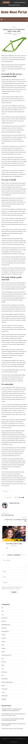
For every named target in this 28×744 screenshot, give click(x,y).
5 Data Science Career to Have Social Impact (12, 728)
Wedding (4, 699)
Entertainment (5, 631)
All (2, 607)
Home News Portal (11, 738)
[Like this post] (16, 497)
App (3, 611)
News (3, 665)
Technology (4, 689)
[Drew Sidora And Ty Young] (14, 533)
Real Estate (4, 672)
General (3, 648)
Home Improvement (6, 655)
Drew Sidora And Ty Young (14, 543)
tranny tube (5, 491)
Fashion (3, 634)
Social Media (5, 678)
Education (4, 628)
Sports (3, 685)
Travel (3, 692)
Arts (3, 614)
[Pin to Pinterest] (21, 497)
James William (8, 33)
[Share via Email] (23, 497)
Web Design (5, 695)
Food (3, 645)
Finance (3, 641)
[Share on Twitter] (19, 497)
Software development (7, 682)
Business (4, 621)
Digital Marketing (6, 624)
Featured (14, 27)
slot (2, 675)
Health (3, 651)
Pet (2, 668)
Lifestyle (4, 661)
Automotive (4, 617)
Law (3, 658)
